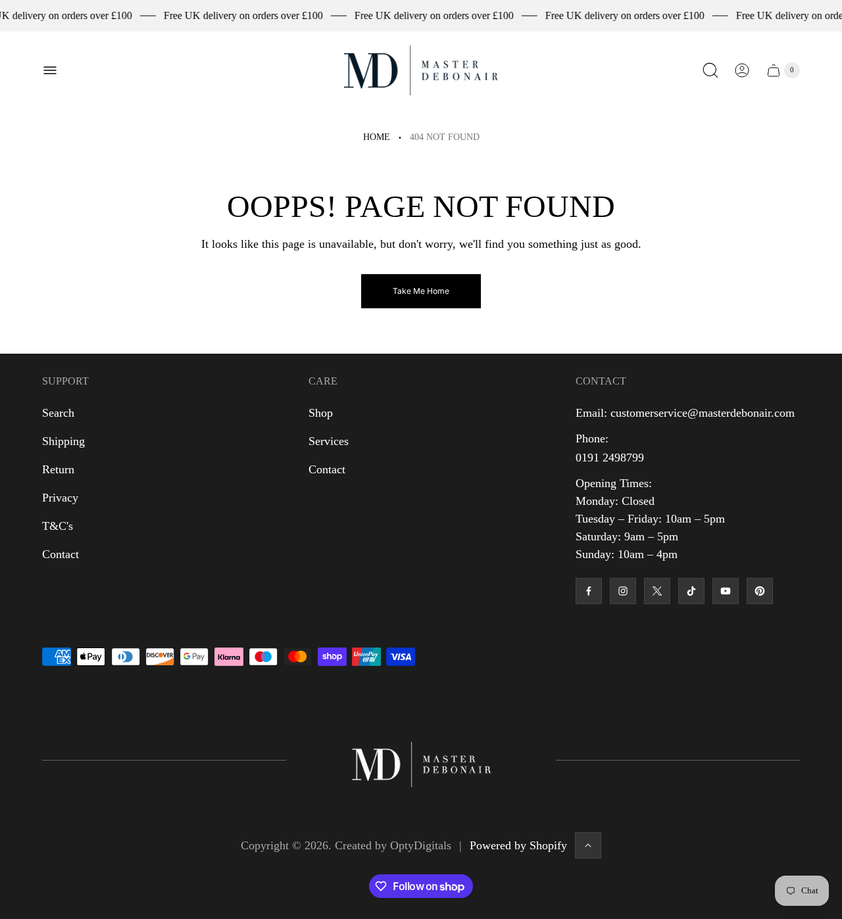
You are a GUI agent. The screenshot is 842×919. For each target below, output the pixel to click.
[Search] (710, 70)
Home (376, 137)
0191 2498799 (610, 457)
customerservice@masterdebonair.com (702, 412)
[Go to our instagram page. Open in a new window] (623, 591)
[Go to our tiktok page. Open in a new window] (691, 591)
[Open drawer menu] (50, 70)
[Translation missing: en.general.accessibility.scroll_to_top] (588, 845)
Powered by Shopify (518, 845)
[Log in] (742, 70)
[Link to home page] (421, 760)
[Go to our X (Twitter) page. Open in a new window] (657, 591)
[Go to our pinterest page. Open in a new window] (760, 591)
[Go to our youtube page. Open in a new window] (725, 591)
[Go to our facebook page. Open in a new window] (589, 591)
